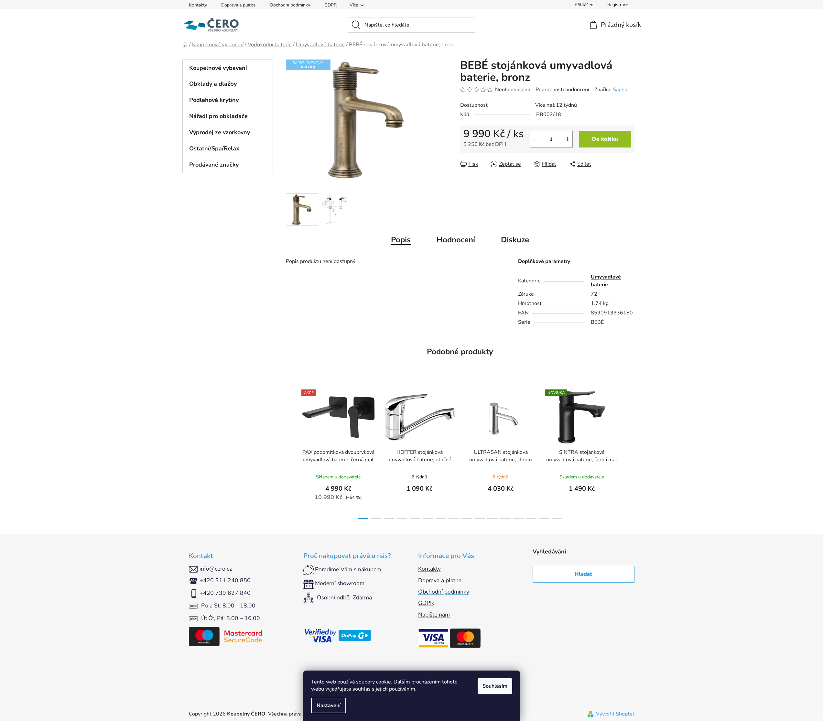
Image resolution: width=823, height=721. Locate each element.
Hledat (583, 574)
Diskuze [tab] (515, 240)
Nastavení (329, 705)
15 (557, 518)
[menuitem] (228, 68)
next (629, 452)
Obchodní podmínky (290, 5)
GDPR (330, 5)
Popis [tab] (401, 240)
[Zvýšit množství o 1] (567, 139)
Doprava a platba (238, 5)
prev (291, 452)
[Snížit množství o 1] (535, 139)
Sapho (620, 89)
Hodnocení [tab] (456, 240)
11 (505, 518)
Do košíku (605, 139)
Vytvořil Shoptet (615, 713)
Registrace (617, 5)
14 (544, 518)
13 (531, 518)
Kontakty (198, 5)
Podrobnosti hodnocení (562, 89)
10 (492, 518)
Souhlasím (494, 686)
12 (518, 518)
